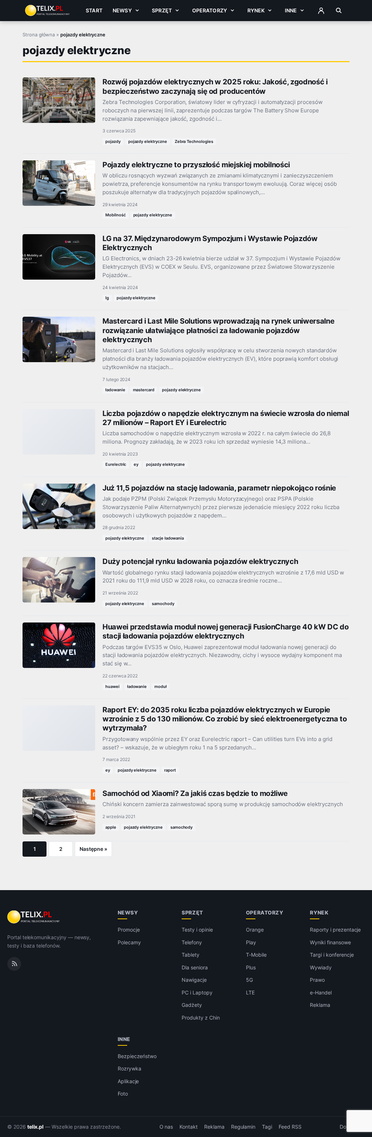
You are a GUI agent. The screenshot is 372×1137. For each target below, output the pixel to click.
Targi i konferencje (331, 955)
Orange (255, 929)
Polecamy (129, 942)
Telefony (192, 942)
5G (249, 980)
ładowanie (115, 389)
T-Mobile (256, 955)
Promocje (129, 929)
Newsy (122, 10)
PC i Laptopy (197, 992)
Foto (123, 1093)
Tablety (190, 955)
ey (136, 464)
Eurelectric (115, 464)
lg (107, 297)
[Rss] (14, 964)
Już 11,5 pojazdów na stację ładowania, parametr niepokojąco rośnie (219, 488)
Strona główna (39, 34)
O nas (166, 1127)
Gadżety (192, 1005)
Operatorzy (209, 10)
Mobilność (115, 214)
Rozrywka (129, 1068)
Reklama (320, 1005)
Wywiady (321, 967)
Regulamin (243, 1127)
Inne (291, 10)
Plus (251, 967)
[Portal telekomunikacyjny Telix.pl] (34, 917)
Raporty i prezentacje (335, 929)
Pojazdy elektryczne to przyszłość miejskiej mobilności (196, 164)
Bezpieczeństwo (137, 1056)
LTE (250, 992)
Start (94, 10)
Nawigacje (194, 980)
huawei (112, 686)
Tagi (267, 1127)
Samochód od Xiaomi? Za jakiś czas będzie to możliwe (195, 793)
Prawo (317, 980)
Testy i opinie (197, 929)
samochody (163, 603)
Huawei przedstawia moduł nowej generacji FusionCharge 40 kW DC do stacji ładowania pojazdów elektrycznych (225, 631)
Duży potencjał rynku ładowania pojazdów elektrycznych (200, 561)
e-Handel (321, 992)
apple (110, 827)
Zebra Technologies (194, 141)
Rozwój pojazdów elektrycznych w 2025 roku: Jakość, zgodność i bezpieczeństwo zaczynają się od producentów (215, 86)
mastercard (144, 389)
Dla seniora (194, 967)
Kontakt (188, 1127)
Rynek (256, 10)
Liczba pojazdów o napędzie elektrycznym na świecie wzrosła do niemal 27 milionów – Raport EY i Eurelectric (225, 418)
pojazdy (113, 141)
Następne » (93, 849)
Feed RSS (290, 1127)
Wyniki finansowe (330, 942)
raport (170, 770)
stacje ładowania (168, 538)
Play (251, 942)
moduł (160, 686)
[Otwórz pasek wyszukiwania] (338, 10)
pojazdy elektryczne (147, 141)
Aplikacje (128, 1081)
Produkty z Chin (200, 1017)
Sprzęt (162, 10)
